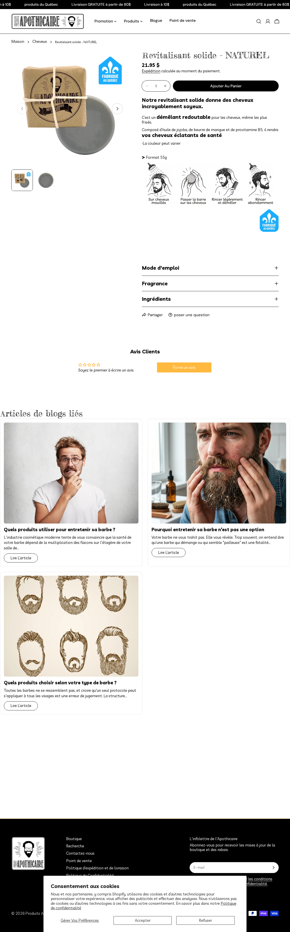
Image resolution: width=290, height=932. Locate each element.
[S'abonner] (273, 867)
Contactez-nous (80, 853)
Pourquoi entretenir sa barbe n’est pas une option (208, 529)
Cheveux (39, 41)
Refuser (205, 920)
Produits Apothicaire (43, 913)
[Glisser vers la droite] (117, 108)
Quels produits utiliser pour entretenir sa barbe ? (59, 529)
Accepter (143, 920)
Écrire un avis (184, 367)
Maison (17, 41)
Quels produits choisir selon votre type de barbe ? (60, 682)
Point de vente (79, 860)
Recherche (75, 846)
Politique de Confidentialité (90, 875)
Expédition (151, 70)
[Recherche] (258, 21)
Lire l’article (20, 557)
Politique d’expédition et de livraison (97, 868)
